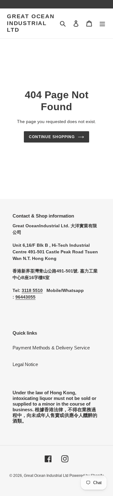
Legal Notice (25, 364)
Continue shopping (52, 137)
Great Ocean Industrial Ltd (31, 23)
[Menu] (102, 23)
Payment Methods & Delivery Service (51, 347)
